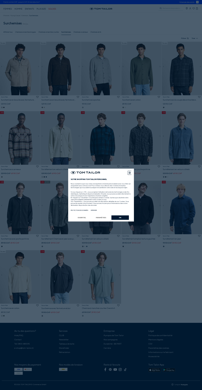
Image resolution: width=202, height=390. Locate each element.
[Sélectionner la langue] (129, 173)
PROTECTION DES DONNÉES (79, 210)
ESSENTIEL (82, 217)
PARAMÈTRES (101, 217)
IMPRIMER (94, 210)
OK (120, 217)
